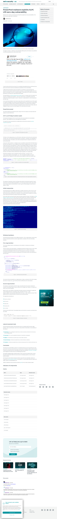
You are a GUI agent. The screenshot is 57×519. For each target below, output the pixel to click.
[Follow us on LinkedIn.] (50, 510)
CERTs (10, 122)
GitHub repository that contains (16, 95)
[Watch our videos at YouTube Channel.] (45, 510)
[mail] (49, 387)
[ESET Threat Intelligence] (46, 298)
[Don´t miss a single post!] (53, 510)
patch (21, 362)
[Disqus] (20, 492)
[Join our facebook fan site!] (42, 510)
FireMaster (6, 342)
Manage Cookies (32, 512)
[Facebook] (40, 387)
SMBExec (5, 337)
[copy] (53, 387)
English (49, 1)
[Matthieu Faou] (4, 19)
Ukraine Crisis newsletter (14, 449)
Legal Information (24, 512)
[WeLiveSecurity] (10, 1)
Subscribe (13, 454)
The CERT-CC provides (33, 350)
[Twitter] (46, 387)
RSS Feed (22, 513)
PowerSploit (6, 335)
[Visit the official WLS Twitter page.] (47, 510)
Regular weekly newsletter (14, 451)
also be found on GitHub (12, 359)
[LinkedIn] (43, 387)
